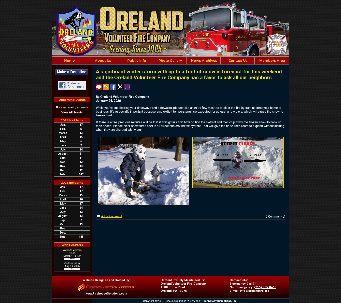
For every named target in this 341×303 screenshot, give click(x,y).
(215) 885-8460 (265, 287)
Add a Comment (111, 216)
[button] (102, 60)
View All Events (72, 112)
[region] (170, 60)
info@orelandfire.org (254, 291)
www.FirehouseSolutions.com (106, 293)
